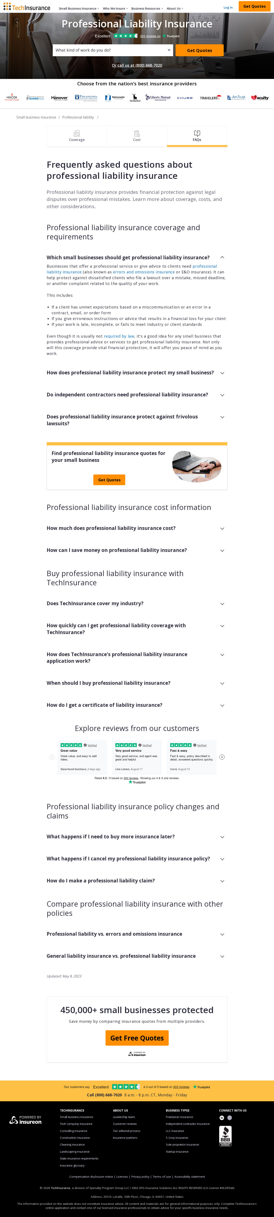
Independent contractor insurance (188, 1124)
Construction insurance (75, 1138)
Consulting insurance (73, 1131)
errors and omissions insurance (144, 271)
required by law (119, 336)
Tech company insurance (76, 1124)
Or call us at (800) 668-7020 (137, 65)
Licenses (122, 1176)
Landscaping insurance (75, 1151)
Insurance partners (125, 1138)
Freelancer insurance (179, 1117)
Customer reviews (125, 1124)
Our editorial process (126, 1131)
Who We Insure (114, 8)
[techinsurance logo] (28, 6)
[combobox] (55, 50)
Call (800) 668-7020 (104, 1094)
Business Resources (145, 8)
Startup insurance (177, 1151)
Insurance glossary (72, 1165)
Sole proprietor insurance (182, 1144)
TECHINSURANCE (72, 1110)
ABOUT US (120, 1110)
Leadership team (124, 1117)
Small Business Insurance (77, 8)
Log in (228, 7)
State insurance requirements (79, 1158)
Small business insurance (36, 117)
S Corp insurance (177, 1138)
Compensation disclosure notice (91, 1176)
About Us (173, 8)
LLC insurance (175, 1131)
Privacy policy (140, 1176)
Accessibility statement (189, 1176)
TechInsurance (60, 1188)
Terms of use (162, 1176)
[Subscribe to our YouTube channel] (229, 1118)
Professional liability (78, 117)
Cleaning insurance (72, 1144)
